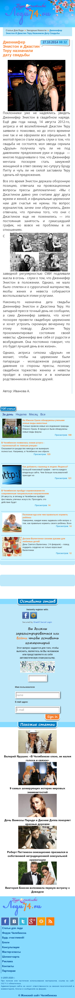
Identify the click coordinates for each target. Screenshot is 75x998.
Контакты (8, 966)
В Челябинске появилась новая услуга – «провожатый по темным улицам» (22, 444)
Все (42, 414)
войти (23, 638)
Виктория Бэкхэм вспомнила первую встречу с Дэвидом (37, 889)
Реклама (7, 961)
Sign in (52, 716)
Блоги (5, 942)
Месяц (33, 414)
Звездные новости (37, 30)
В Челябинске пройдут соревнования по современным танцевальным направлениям (25, 492)
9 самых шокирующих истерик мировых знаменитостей (37, 790)
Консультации (10, 947)
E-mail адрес (21, 701)
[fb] (5, 918)
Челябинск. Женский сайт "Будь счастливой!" (27, 15)
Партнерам (9, 970)
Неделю (21, 414)
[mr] (41, 918)
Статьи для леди (15, 30)
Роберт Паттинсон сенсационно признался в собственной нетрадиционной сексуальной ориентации (37, 856)
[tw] (23, 918)
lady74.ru (4, 983)
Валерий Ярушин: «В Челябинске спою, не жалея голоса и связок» (37, 758)
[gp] (32, 918)
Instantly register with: (37, 609)
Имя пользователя (25, 686)
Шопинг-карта (10, 956)
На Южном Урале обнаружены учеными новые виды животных (43, 421)
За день (7, 414)
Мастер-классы (11, 952)
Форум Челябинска (14, 933)
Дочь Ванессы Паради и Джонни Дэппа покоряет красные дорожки (37, 822)
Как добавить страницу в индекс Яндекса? (45, 466)
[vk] (14, 918)
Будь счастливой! (13, 937)
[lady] (37, 907)
